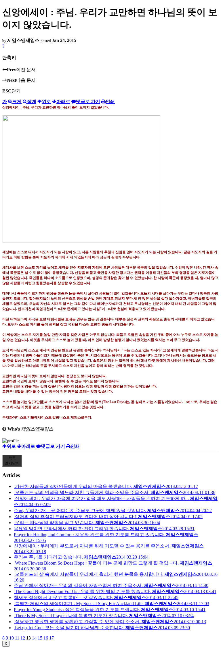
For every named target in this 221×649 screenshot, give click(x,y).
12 (22, 638)
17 (51, 638)
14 (34, 638)
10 (11, 638)
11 (17, 638)
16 (45, 638)
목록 (12, 460)
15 (40, 638)
